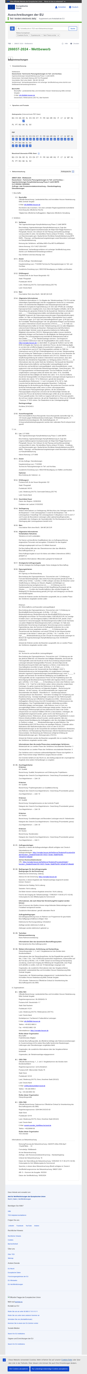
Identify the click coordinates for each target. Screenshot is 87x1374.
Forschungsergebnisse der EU (18, 1276)
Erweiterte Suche (22, 35)
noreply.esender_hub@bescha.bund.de (37, 1125)
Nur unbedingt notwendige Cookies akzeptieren (50, 1369)
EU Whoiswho (12, 1280)
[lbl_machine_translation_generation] (39, 154)
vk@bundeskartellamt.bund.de (34, 1086)
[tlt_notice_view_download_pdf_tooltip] (13, 139)
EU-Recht (11, 1268)
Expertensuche (35, 35)
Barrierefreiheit (13, 1244)
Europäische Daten (14, 1272)
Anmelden (62, 7)
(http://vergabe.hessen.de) (28, 343)
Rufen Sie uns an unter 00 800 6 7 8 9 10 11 (23, 1311)
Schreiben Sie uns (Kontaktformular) (20, 1319)
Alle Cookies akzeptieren (18, 1369)
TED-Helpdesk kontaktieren (17, 1215)
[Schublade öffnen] (10, 59)
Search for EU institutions (16, 1333)
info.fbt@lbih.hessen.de (27, 95)
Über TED (11, 1254)
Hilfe (9, 1211)
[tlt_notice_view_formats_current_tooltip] (73, 171)
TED (9, 43)
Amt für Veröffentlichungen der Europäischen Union (27, 1196)
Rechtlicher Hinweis (14, 1236)
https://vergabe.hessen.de (48, 877)
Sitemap (10, 1258)
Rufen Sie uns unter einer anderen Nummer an (23, 1315)
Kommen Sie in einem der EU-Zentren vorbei (23, 1323)
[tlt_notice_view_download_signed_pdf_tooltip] (23, 121)
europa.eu (18, 1302)
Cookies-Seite (66, 1360)
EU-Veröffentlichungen (15, 1284)
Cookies (10, 1240)
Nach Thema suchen (50, 35)
